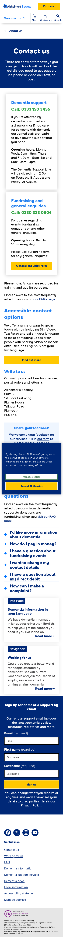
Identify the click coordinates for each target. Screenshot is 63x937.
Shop (34, 20)
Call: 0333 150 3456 (30, 109)
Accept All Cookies (32, 486)
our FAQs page (44, 299)
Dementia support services (22, 874)
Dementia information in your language (28, 611)
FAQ (7, 862)
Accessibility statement (20, 893)
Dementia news (14, 881)
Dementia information (18, 868)
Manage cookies (15, 899)
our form (43, 439)
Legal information (16, 887)
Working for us (19, 657)
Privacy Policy (31, 805)
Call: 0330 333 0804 (31, 212)
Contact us (11, 849)
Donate (48, 6)
